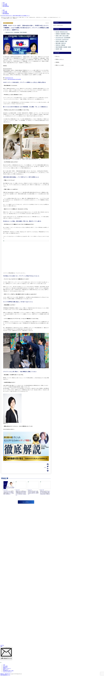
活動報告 (57, 62)
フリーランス (58, 39)
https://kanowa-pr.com (9, 77)
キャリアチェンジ (59, 37)
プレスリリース (65, 39)
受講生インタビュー (60, 59)
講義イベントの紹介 (60, 65)
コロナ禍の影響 (67, 37)
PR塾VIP (57, 33)
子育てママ (58, 45)
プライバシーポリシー (7, 671)
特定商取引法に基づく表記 (8, 670)
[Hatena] (48, 469)
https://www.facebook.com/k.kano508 (14, 79)
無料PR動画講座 (6, 6)
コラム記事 (5, 3)
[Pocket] (48, 471)
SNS (60, 35)
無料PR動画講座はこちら (5, 674)
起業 (61, 48)
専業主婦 (63, 45)
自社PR (57, 48)
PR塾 (4, 2)
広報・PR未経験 (23, 32)
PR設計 (68, 33)
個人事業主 (62, 41)
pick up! (57, 31)
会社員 (57, 41)
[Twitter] (48, 466)
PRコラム (58, 56)
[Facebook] (48, 464)
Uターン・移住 (65, 35)
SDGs (57, 35)
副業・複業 (58, 43)
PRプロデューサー (9, 32)
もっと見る (26, 502)
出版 (66, 41)
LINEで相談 (5, 5)
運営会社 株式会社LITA (5, 673)
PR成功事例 (16, 32)
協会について (5, 669)
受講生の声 (5, 667)
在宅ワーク (63, 43)
